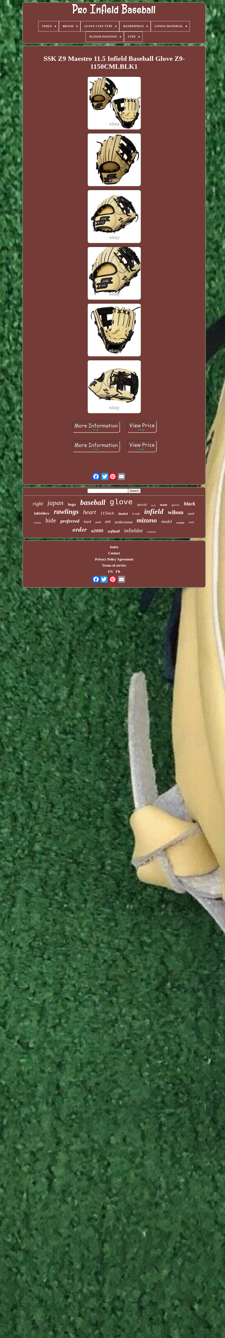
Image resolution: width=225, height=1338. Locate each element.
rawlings (66, 511)
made (163, 504)
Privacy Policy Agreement (114, 559)
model (166, 521)
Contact (114, 553)
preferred (69, 521)
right (38, 503)
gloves (176, 504)
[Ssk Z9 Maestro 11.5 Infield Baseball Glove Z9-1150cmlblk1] (114, 103)
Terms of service (114, 565)
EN (110, 571)
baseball (92, 502)
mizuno (147, 520)
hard (87, 521)
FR (118, 571)
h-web (136, 513)
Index (114, 547)
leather (37, 522)
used (191, 513)
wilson (175, 512)
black (189, 503)
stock (191, 522)
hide (50, 520)
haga (72, 504)
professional (123, 522)
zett (108, 521)
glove (121, 502)
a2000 (97, 530)
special (142, 504)
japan (55, 502)
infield (153, 511)
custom (151, 531)
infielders (41, 513)
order (80, 529)
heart (89, 512)
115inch (107, 513)
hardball (180, 523)
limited (123, 513)
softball (114, 531)
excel (98, 522)
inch (153, 505)
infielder (133, 530)
